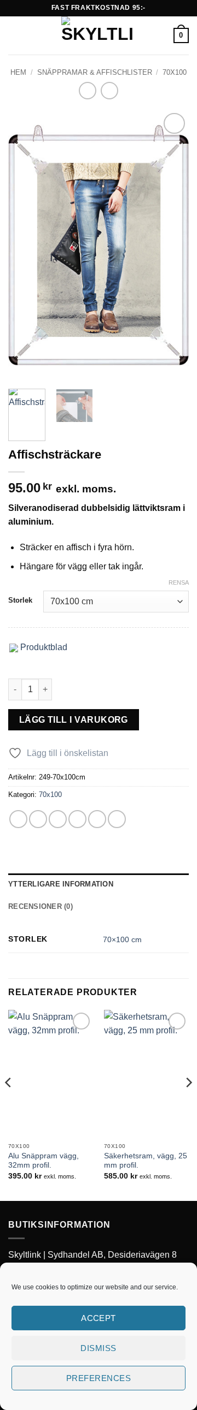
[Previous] (26, 245)
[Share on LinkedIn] (117, 819)
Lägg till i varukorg (73, 719)
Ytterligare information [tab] (60, 884)
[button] (14, 35)
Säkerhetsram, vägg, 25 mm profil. (145, 1161)
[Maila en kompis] (77, 819)
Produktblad (42, 647)
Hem (18, 72)
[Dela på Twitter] (58, 819)
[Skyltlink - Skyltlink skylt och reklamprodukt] (97, 35)
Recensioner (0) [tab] (40, 906)
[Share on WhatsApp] (18, 819)
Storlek (20, 600)
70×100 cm (122, 939)
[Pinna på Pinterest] (97, 819)
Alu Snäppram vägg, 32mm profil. (43, 1161)
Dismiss (98, 1348)
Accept (98, 1318)
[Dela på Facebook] (38, 819)
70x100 (175, 72)
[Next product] (87, 90)
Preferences (98, 1378)
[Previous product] (109, 90)
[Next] (171, 245)
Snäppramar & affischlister (94, 72)
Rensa (179, 582)
